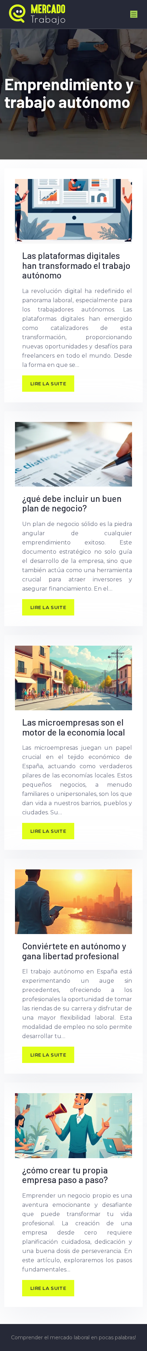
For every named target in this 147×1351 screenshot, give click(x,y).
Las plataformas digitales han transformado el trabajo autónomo (76, 265)
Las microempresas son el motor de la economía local (73, 727)
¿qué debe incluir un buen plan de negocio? (72, 503)
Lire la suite (48, 383)
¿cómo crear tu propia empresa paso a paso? (65, 1175)
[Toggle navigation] (134, 14)
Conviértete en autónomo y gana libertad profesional (74, 950)
